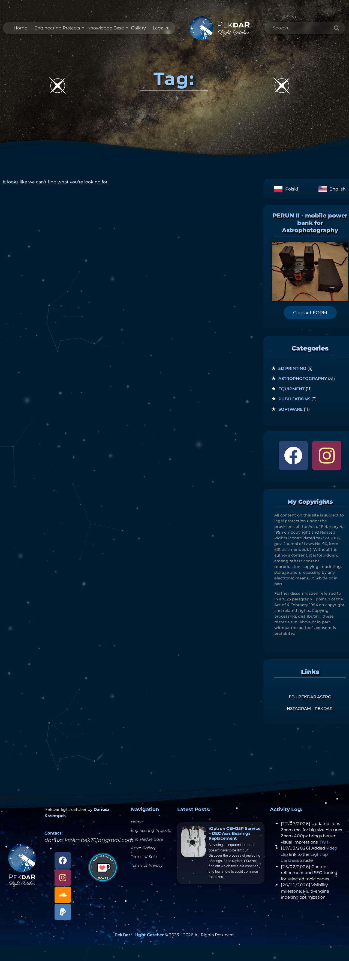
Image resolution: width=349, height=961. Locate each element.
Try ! (324, 842)
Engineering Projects (57, 28)
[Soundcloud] (63, 895)
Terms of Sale (144, 856)
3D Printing (292, 368)
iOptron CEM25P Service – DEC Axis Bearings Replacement (234, 833)
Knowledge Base (105, 28)
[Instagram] (326, 455)
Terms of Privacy (147, 865)
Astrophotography (302, 378)
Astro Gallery (143, 847)
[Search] (337, 28)
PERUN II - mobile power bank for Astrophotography (310, 223)
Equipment (291, 388)
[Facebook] (293, 455)
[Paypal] (63, 912)
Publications (294, 398)
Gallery (138, 28)
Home (20, 28)
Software (290, 409)
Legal (158, 28)
